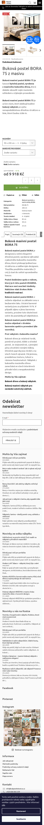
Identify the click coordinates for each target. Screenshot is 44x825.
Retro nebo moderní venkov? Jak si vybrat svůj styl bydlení (21, 469)
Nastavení (21, 811)
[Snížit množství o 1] (25, 180)
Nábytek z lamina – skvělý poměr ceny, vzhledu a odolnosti (20, 515)
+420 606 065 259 (13, 792)
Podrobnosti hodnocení (11, 62)
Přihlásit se (11, 440)
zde (3, 805)
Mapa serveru (7, 776)
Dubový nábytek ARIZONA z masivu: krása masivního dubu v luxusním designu (18, 593)
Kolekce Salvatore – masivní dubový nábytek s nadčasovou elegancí (19, 657)
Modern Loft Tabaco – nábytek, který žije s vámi (20, 563)
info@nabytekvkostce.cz (15, 788)
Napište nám (7, 773)
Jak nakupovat (7, 761)
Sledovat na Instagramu (24, 750)
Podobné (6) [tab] (31, 234)
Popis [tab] (7, 234)
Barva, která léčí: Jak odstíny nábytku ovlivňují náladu (20, 485)
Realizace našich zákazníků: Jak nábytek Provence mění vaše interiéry (21, 670)
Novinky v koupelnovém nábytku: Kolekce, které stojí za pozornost (20, 616)
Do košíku (23, 187)
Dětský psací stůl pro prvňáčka (14, 458)
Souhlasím (21, 819)
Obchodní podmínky (10, 764)
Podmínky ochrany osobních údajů (15, 767)
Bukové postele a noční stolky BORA (28, 201)
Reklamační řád (8, 770)
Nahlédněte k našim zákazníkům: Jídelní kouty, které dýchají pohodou (20, 642)
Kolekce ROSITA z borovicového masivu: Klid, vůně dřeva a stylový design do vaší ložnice (21, 577)
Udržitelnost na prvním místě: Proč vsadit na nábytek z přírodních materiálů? (19, 538)
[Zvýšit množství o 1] (37, 180)
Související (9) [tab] (17, 234)
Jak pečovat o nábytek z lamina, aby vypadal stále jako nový (21, 500)
